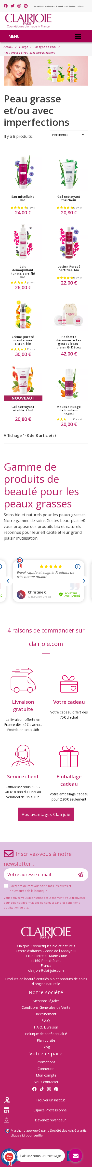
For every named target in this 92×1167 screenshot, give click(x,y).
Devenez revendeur (50, 1120)
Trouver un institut (50, 1100)
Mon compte (46, 1075)
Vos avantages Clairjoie (46, 814)
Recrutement (46, 1014)
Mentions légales (46, 1001)
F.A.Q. (46, 1020)
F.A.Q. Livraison (46, 1027)
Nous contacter (46, 1081)
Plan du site (46, 1040)
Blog (46, 1047)
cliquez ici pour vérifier (27, 1135)
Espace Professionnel (50, 1110)
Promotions (46, 1062)
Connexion (46, 1068)
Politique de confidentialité (46, 1033)
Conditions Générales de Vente (46, 1007)
